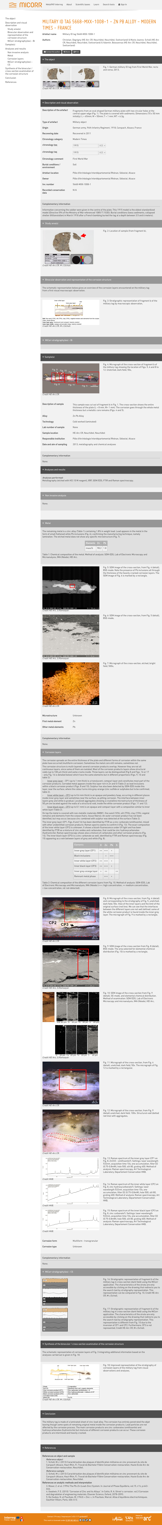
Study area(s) (14, 29)
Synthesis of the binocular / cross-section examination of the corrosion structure (19, 71)
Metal (10, 56)
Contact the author (53, 52)
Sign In (124, 5)
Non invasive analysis (18, 53)
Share (67, 52)
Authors (46, 40)
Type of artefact (50, 122)
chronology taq (49, 152)
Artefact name (49, 34)
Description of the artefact (55, 110)
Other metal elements (53, 727)
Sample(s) (10, 45)
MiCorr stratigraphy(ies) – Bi (21, 41)
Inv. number (48, 184)
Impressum (66, 1517)
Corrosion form (49, 1241)
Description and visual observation (16, 24)
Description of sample (53, 404)
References (10, 82)
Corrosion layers (16, 59)
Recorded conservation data (53, 191)
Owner (45, 179)
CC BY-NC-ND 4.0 (72, 1520)
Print (77, 52)
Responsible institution (53, 439)
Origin (45, 128)
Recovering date (50, 134)
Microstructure (49, 716)
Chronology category (52, 139)
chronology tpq (49, 145)
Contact (50, 1517)
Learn (96, 5)
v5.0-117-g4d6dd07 (80, 1517)
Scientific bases (83, 5)
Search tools (109, 5)
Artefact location (50, 173)
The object (10, 19)
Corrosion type (49, 1247)
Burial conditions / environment (51, 166)
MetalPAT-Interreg (54, 5)
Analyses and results (15, 49)
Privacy (57, 1517)
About (69, 5)
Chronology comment (52, 159)
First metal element (52, 721)
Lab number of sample (53, 427)
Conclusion (10, 78)
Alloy (44, 416)
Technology (48, 422)
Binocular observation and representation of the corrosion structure (20, 35)
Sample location (50, 433)
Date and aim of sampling (54, 444)
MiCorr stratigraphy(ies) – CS (20, 63)
